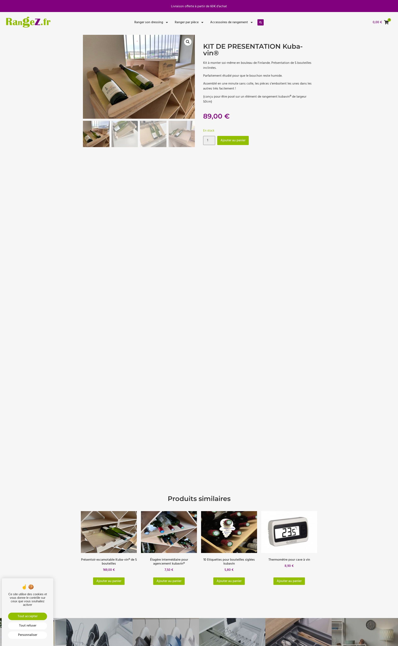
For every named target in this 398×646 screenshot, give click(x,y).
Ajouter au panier (233, 140)
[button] (260, 22)
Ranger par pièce (187, 22)
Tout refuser (27, 625)
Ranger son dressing (148, 22)
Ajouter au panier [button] (108, 581)
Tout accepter (28, 616)
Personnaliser (27, 635)
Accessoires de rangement (229, 22)
